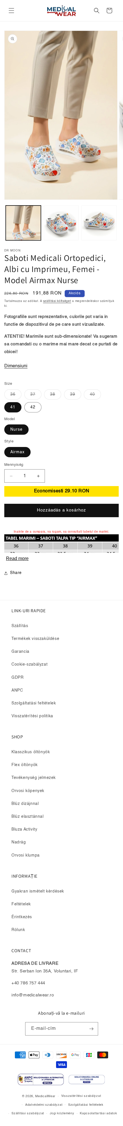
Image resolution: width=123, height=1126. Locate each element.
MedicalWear (45, 1096)
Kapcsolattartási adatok (98, 1113)
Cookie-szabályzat (29, 664)
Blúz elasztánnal (27, 817)
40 (95, 396)
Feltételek (21, 904)
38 (55, 396)
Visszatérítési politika (32, 716)
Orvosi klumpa (25, 855)
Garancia (20, 652)
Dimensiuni (15, 366)
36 (15, 396)
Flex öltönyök (24, 765)
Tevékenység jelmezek (33, 778)
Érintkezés (21, 917)
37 (35, 396)
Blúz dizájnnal (25, 804)
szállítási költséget (57, 301)
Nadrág (18, 842)
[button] (11, 10)
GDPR (17, 678)
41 (12, 407)
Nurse (16, 430)
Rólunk (18, 930)
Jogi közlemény (62, 1113)
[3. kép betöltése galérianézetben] (99, 223)
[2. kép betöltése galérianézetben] (61, 223)
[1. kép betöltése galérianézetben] (23, 223)
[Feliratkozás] (91, 1029)
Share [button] (16, 573)
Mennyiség (13, 465)
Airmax (17, 452)
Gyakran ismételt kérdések (37, 891)
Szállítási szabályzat (27, 1113)
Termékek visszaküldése (35, 639)
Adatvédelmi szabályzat (43, 1105)
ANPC (17, 690)
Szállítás (19, 626)
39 (75, 396)
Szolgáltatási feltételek (33, 703)
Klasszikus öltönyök (30, 752)
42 (32, 407)
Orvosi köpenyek (27, 791)
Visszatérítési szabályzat (81, 1096)
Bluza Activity (24, 829)
